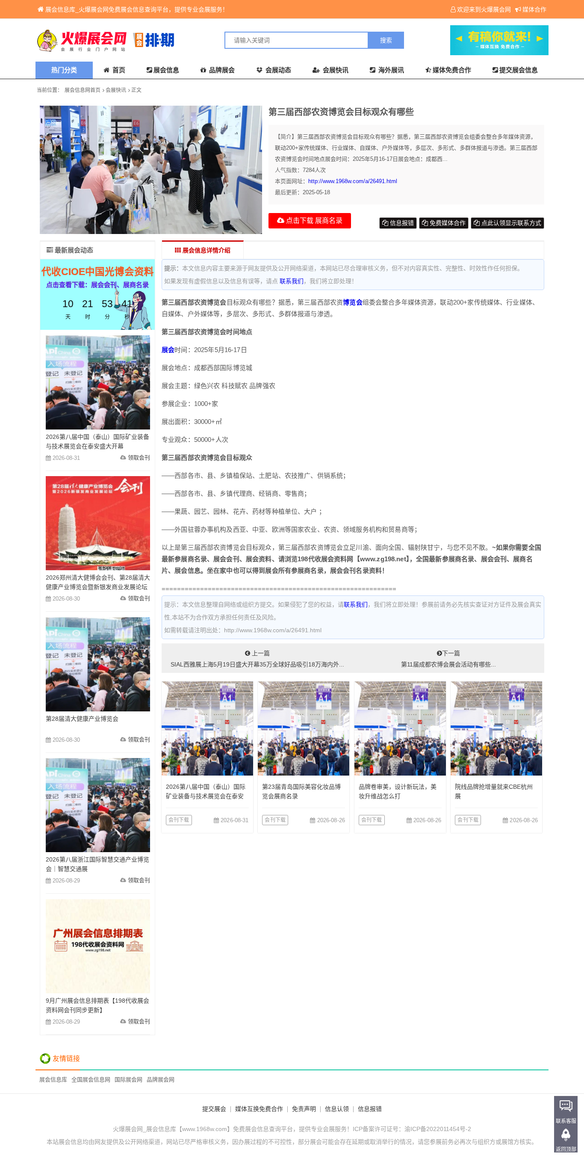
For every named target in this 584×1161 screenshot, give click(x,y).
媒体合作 (534, 9)
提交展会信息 (518, 70)
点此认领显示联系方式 (510, 222)
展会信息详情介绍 (205, 250)
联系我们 (292, 281)
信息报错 (401, 222)
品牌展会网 (160, 1079)
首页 (118, 70)
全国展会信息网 (90, 1079)
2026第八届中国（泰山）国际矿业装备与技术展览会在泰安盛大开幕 (205, 796)
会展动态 (277, 70)
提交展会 (214, 1108)
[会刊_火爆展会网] (163, 40)
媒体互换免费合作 (259, 1108)
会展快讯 (334, 70)
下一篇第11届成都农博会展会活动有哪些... (448, 659)
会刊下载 (178, 820)
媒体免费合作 (452, 70)
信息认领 (337, 1108)
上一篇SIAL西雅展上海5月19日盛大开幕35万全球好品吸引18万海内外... (257, 659)
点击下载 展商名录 (313, 220)
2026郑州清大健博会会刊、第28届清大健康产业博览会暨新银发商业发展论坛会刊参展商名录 (98, 587)
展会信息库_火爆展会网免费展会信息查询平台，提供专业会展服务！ (136, 9)
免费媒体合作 (447, 222)
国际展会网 (128, 1079)
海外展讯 (390, 70)
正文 (136, 90)
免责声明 (304, 1108)
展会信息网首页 (82, 90)
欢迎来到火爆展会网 (484, 9)
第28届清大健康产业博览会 (82, 718)
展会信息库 (53, 1079)
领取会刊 (139, 457)
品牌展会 (221, 70)
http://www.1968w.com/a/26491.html (352, 181)
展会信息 (166, 70)
